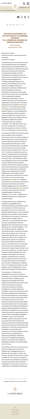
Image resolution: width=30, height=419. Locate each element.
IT (19, 25)
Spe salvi (19, 188)
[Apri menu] (27, 3)
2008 (8, 10)
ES (14, 25)
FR (17, 25)
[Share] (28, 17)
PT (23, 25)
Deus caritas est (17, 128)
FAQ (15, 407)
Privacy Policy (15, 414)
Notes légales (15, 410)
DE (7, 25)
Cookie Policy (15, 412)
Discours (4, 10)
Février (12, 10)
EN (11, 25)
